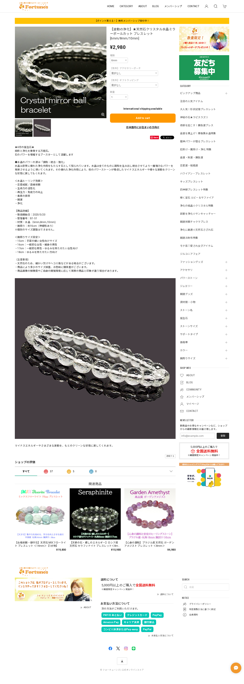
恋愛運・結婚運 (189, 165)
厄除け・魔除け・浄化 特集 (195, 149)
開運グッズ (186, 294)
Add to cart (143, 118)
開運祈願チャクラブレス (194, 221)
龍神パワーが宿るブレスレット (198, 141)
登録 (223, 435)
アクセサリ (186, 270)
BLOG (155, 6)
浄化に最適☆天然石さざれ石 (196, 229)
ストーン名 (186, 310)
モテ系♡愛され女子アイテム (196, 245)
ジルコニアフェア (190, 253)
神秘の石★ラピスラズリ (194, 117)
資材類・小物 (187, 302)
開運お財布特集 (189, 237)
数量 (112, 92)
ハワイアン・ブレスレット (195, 173)
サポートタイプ (189, 334)
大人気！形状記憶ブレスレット (198, 109)
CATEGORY (126, 6)
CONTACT (193, 6)
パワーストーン (189, 278)
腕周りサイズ (187, 358)
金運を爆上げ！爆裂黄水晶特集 (198, 133)
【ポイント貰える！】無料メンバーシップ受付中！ (122, 20)
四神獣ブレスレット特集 (194, 189)
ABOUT (142, 6)
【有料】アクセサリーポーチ (125, 68)
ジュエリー (186, 286)
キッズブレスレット (191, 181)
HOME (110, 6)
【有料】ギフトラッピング (124, 80)
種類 (112, 55)
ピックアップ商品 (190, 93)
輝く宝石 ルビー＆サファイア (197, 197)
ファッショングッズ (191, 261)
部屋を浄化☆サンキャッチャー (198, 213)
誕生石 (184, 318)
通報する (170, 456)
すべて (26, 471)
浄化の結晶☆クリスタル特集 (196, 205)
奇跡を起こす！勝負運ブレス (196, 125)
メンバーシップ (173, 6)
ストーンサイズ (189, 326)
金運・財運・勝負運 (191, 157)
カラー (184, 350)
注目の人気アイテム (191, 101)
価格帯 (184, 342)
